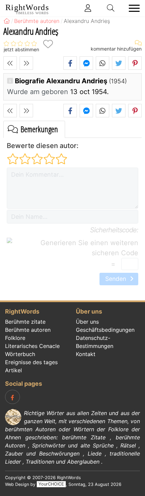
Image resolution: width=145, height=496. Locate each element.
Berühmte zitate (25, 321)
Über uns (87, 321)
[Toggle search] (111, 8)
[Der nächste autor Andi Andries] (26, 63)
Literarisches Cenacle (32, 346)
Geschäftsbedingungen (105, 329)
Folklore (15, 337)
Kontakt (85, 354)
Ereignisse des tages (31, 362)
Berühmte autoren (28, 329)
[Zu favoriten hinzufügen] (48, 44)
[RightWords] (6, 21)
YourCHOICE (51, 484)
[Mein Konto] (88, 8)
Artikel (13, 370)
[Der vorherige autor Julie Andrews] (10, 63)
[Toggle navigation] (132, 8)
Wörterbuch (20, 354)
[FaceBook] (12, 397)
